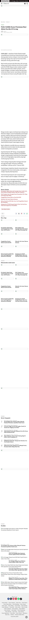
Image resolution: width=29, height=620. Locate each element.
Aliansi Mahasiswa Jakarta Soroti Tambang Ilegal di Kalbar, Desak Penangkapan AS (14, 436)
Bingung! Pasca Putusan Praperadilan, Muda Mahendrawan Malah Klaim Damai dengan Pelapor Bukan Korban (18, 579)
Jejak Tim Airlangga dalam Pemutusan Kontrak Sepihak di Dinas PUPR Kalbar (17, 554)
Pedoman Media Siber (19, 614)
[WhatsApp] (18, 599)
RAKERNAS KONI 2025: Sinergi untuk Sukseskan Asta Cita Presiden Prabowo (15, 441)
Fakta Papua (24, 602)
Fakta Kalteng (24, 605)
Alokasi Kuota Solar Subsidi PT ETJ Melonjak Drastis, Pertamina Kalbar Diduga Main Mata (15, 446)
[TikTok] (21, 599)
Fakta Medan (11, 605)
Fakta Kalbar (4, 602)
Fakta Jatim (4, 605)
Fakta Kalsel (17, 605)
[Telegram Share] (24, 214)
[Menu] (2, 3)
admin (5, 31)
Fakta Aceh (18, 602)
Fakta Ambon (21, 611)
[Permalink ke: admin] (2, 31)
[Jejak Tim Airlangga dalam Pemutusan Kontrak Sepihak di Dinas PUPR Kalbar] (14, 550)
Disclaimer (25, 613)
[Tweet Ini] (19, 214)
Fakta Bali (12, 607)
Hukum (2, 24)
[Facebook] (8, 599)
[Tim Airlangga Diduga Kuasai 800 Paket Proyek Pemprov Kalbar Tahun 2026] (14, 558)
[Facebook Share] (16, 214)
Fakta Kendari (7, 610)
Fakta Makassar (5, 607)
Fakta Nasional (12, 602)
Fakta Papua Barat (7, 604)
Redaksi (12, 614)
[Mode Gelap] (25, 3)
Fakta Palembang (21, 610)
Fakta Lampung (7, 608)
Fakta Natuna (19, 613)
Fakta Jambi (17, 607)
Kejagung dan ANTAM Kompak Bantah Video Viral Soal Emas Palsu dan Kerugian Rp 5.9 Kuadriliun (14, 205)
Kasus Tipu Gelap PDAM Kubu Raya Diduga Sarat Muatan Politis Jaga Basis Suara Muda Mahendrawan (18, 569)
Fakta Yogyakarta (5, 613)
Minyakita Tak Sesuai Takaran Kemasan (9, 199)
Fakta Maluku (22, 608)
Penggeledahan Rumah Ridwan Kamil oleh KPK (11, 197)
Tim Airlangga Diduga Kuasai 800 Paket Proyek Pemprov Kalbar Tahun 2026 (17, 562)
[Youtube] (16, 599)
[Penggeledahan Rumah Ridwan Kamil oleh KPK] (7, 236)
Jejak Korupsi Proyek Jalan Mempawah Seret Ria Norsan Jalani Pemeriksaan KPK (16, 432)
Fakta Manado (8, 611)
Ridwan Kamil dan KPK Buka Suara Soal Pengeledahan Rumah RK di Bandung (14, 202)
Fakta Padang (15, 608)
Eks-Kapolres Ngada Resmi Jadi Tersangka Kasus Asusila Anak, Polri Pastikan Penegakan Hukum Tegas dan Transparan (14, 192)
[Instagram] (13, 599)
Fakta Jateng (22, 604)
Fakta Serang (24, 607)
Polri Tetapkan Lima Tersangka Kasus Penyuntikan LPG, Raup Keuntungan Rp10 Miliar (14, 195)
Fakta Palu (14, 611)
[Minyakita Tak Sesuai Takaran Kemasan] (21, 236)
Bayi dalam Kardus (6, 209)
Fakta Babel (13, 610)
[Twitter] (11, 599)
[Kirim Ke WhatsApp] (27, 214)
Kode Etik (7, 614)
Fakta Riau (12, 613)
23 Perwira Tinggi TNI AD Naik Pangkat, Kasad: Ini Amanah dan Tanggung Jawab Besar (15, 427)
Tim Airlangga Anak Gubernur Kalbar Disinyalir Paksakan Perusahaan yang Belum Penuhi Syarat (14, 422)
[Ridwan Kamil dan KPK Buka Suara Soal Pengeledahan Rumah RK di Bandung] (7, 249)
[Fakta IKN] (6, 3)
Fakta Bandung (16, 604)
